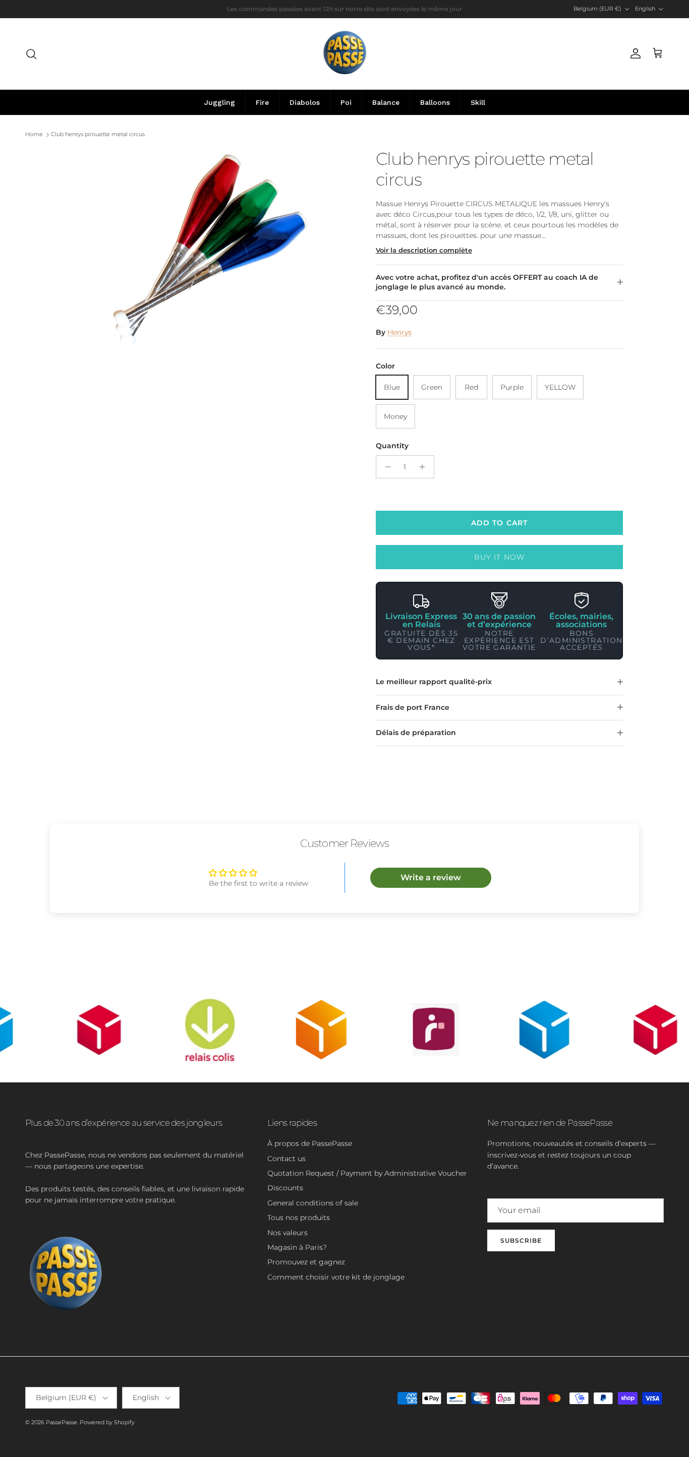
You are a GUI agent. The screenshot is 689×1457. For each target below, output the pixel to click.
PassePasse (61, 1422)
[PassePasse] (345, 53)
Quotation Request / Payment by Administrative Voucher (367, 1173)
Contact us (286, 1158)
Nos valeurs (287, 1232)
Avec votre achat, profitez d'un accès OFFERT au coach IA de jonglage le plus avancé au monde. (487, 282)
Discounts (285, 1187)
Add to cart (499, 522)
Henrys (399, 332)
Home (34, 134)
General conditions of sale (312, 1202)
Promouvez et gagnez (306, 1261)
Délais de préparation (416, 732)
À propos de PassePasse (309, 1143)
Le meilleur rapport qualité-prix (434, 681)
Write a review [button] (430, 877)
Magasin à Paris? (297, 1247)
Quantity (392, 445)
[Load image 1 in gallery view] (210, 249)
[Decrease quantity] (385, 467)
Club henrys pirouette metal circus (98, 134)
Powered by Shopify (107, 1422)
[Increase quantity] (425, 467)
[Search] (31, 54)
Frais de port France (412, 707)
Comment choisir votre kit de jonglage (336, 1277)
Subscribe (521, 1240)
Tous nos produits (298, 1217)
